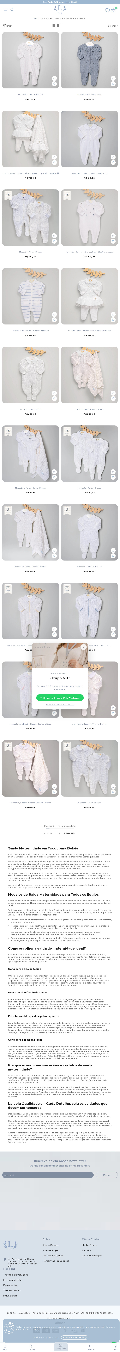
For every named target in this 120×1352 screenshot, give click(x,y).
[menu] (5, 10)
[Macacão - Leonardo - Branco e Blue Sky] (30, 296)
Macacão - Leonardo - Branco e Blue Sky (30, 330)
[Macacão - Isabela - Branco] (30, 60)
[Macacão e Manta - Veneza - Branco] (30, 532)
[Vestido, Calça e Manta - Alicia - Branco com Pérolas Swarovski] (30, 139)
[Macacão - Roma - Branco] (89, 453)
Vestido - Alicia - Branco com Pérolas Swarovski (89, 330)
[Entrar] (107, 10)
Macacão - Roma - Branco (89, 488)
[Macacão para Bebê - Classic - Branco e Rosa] (30, 690)
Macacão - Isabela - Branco (30, 94)
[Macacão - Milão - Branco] (30, 217)
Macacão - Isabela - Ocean (89, 94)
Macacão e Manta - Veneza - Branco (30, 566)
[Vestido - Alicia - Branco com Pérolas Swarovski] (89, 296)
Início (35, 18)
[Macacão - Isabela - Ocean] (89, 60)
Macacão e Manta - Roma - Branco (30, 488)
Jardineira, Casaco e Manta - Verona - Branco (30, 802)
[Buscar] (12, 10)
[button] (54, 26)
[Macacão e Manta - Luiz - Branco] (89, 375)
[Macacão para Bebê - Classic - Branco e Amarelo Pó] (30, 611)
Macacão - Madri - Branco (89, 802)
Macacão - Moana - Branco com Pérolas (89, 173)
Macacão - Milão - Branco (30, 251)
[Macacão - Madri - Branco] (89, 768)
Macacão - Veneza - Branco (89, 566)
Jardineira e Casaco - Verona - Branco (89, 724)
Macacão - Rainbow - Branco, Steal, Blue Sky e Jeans (89, 251)
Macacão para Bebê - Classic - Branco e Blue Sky (89, 645)
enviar (106, 1175)
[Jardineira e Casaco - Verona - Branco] (89, 690)
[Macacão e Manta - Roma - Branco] (30, 453)
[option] (60, 2)
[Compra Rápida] (54, 83)
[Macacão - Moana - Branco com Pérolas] (89, 139)
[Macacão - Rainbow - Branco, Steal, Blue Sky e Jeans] (89, 217)
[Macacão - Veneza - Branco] (89, 532)
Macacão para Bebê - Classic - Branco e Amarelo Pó (30, 645)
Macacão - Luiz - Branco (30, 409)
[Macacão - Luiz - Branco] (30, 375)
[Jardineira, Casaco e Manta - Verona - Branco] (30, 768)
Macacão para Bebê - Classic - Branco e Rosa (30, 724)
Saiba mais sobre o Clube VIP (60, 704)
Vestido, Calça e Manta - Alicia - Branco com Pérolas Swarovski (30, 173)
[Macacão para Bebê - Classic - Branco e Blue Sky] (89, 611)
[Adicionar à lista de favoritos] (54, 78)
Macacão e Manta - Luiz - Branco (89, 409)
